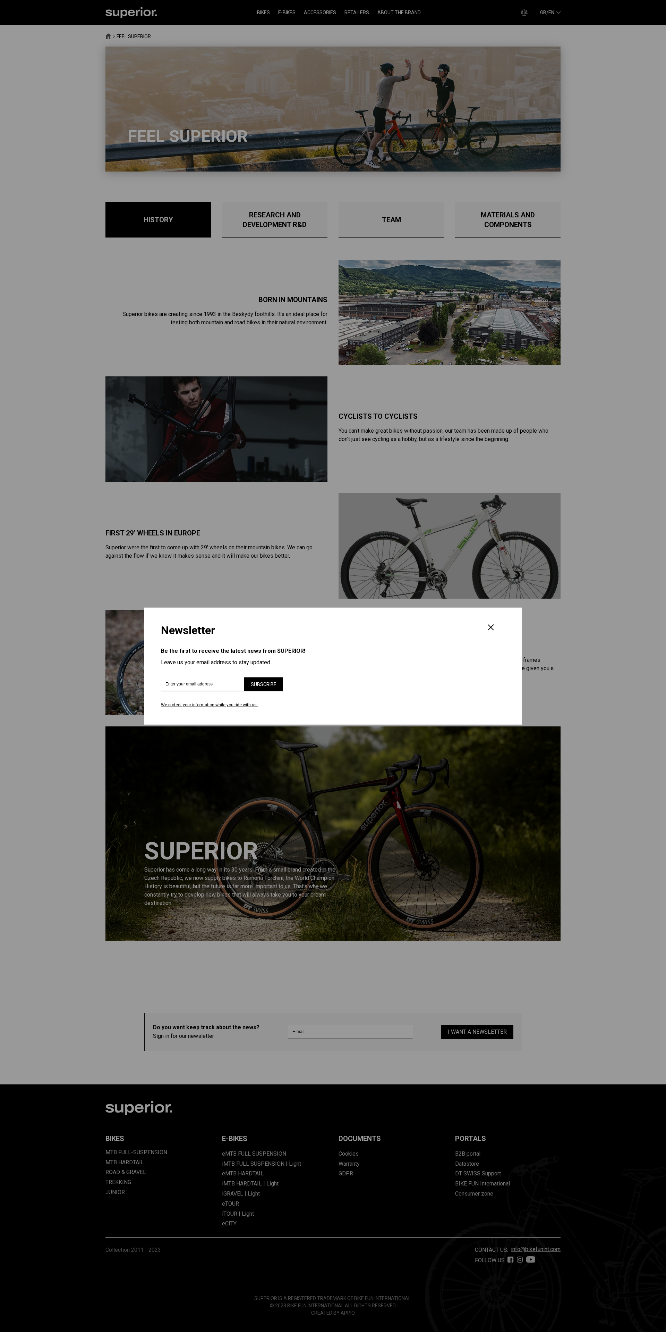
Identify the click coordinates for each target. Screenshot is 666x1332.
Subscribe (263, 684)
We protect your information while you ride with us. (209, 704)
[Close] (491, 628)
